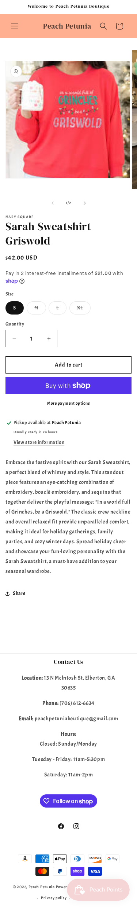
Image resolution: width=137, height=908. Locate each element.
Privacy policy (53, 897)
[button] (15, 26)
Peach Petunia (41, 886)
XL (84, 309)
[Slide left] (53, 203)
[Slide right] (85, 203)
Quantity (14, 324)
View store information (39, 442)
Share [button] (19, 593)
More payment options (68, 403)
